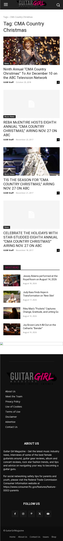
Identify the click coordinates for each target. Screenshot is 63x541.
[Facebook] (15, 514)
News (6, 63)
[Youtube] (48, 514)
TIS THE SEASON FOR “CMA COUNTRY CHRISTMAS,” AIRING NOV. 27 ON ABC (28, 184)
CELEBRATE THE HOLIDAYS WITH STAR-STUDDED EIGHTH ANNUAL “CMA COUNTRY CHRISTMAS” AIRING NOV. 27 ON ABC (30, 239)
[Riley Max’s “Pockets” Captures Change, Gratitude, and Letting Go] (11, 313)
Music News (9, 116)
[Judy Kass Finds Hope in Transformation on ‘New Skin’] (11, 297)
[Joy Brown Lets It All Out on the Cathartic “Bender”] (11, 329)
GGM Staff (8, 82)
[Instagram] (23, 514)
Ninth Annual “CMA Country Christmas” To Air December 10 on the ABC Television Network (30, 73)
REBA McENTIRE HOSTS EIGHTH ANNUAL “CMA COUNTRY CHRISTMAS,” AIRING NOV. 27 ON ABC (30, 128)
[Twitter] (39, 514)
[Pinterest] (31, 514)
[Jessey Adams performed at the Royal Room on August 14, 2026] (11, 280)
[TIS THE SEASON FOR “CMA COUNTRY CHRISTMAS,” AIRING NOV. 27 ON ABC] (31, 161)
